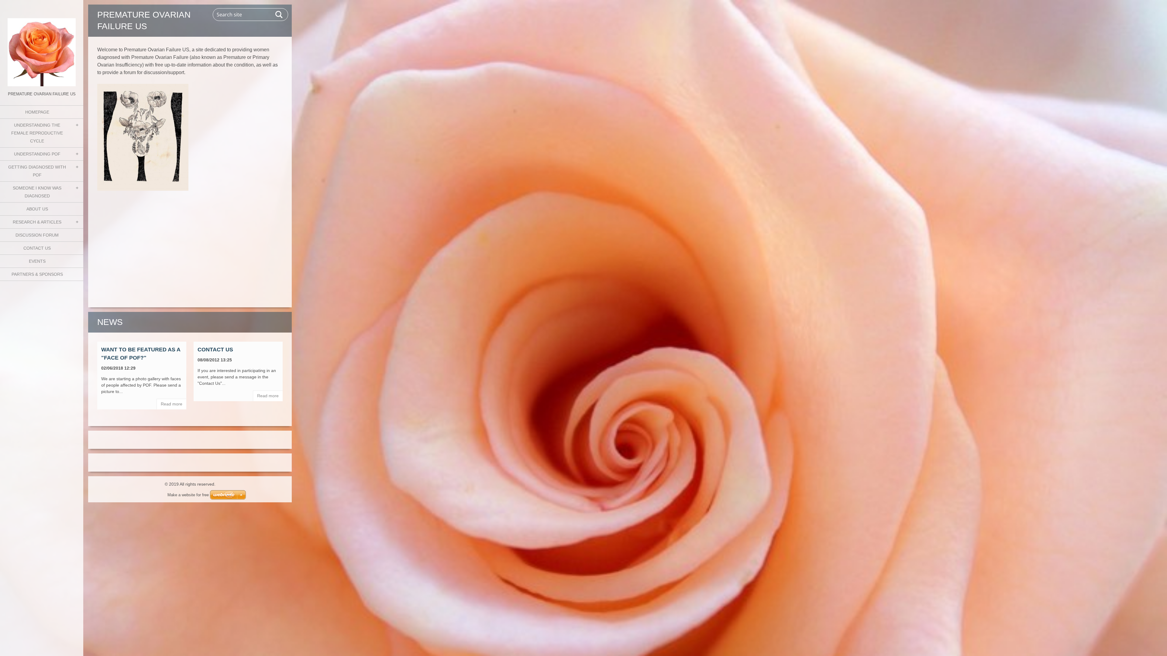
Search (279, 14)
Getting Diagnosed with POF (37, 171)
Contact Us (37, 248)
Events (37, 261)
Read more (171, 403)
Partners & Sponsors (37, 274)
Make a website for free (188, 495)
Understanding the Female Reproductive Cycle (37, 133)
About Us (37, 209)
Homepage (37, 112)
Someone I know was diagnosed (37, 192)
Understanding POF (37, 154)
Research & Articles (37, 222)
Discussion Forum (37, 235)
